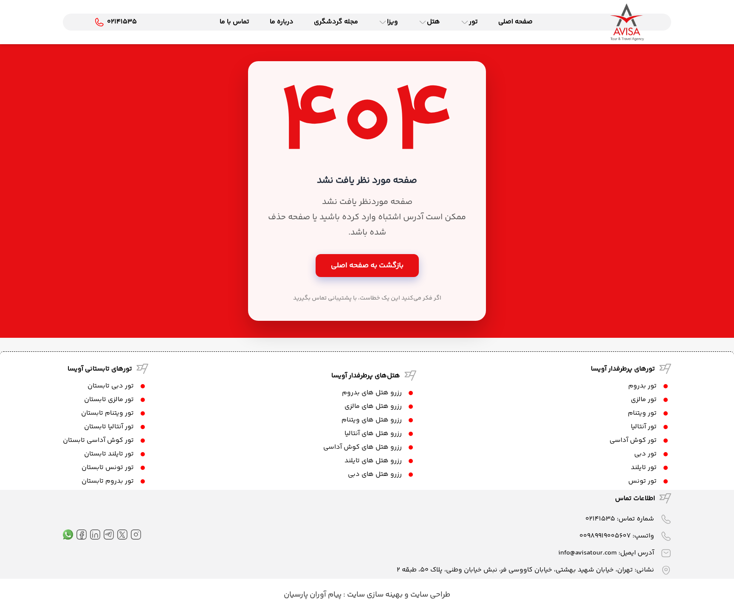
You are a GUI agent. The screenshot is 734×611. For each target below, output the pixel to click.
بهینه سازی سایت (374, 595)
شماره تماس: (619, 519)
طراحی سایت (429, 595)
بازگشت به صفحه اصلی (367, 266)
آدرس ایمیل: (606, 553)
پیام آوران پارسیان (313, 595)
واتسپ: (616, 536)
